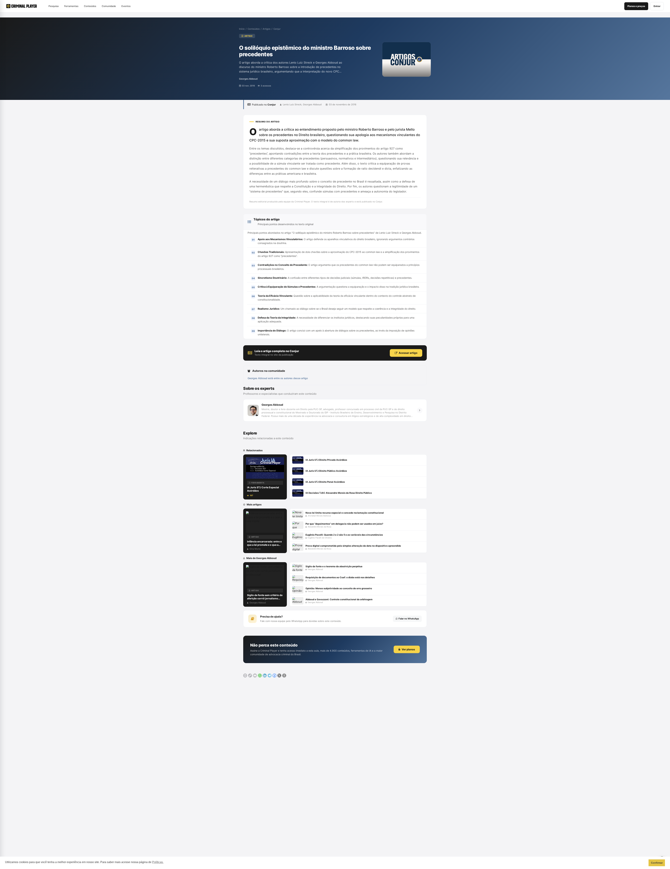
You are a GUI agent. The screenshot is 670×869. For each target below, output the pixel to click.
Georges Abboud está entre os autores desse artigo (278, 378)
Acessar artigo (408, 353)
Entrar (657, 6)
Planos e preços (636, 6)
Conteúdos (254, 28)
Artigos (266, 28)
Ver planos (408, 649)
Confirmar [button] (657, 862)
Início (242, 28)
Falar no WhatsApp (409, 618)
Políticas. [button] (157, 862)
